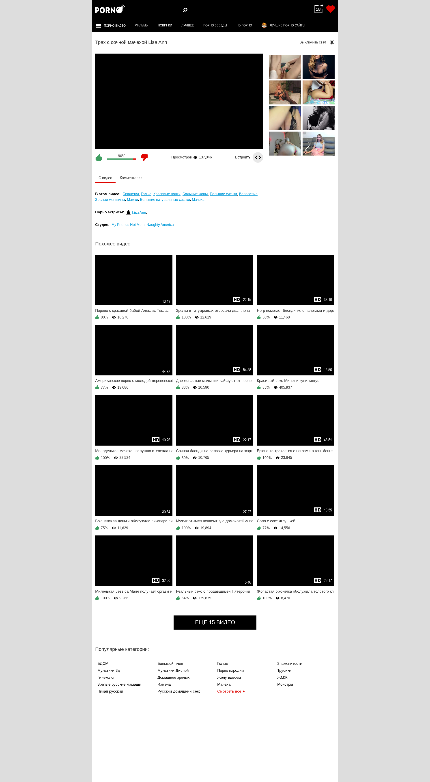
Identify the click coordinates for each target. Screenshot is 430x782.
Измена (164, 684)
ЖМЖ (282, 677)
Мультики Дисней (173, 670)
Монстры (285, 684)
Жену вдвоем (229, 677)
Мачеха (223, 684)
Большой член (170, 663)
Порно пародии (230, 670)
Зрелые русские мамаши (119, 684)
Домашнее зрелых (173, 677)
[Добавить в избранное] (330, 9)
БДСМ (102, 663)
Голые (222, 663)
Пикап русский (110, 691)
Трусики (284, 670)
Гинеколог (106, 677)
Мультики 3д (108, 670)
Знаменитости (289, 663)
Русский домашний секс (178, 691)
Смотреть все (229, 691)
